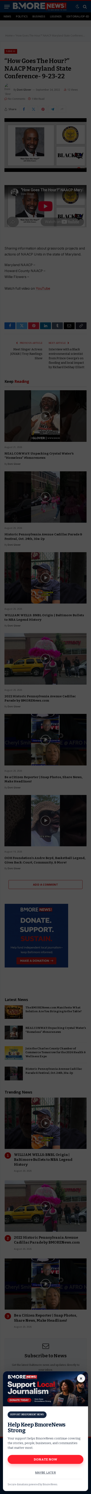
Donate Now (46, 1459)
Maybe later (45, 1472)
